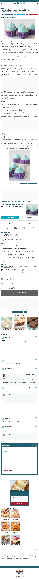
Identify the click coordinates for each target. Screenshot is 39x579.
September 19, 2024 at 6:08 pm (29, 336)
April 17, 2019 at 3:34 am (30, 359)
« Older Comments (4, 441)
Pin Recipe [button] (29, 217)
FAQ (15, 567)
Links (24, 567)
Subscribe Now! (20, 0)
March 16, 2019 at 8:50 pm (30, 387)
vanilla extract (10, 238)
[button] (1, 209)
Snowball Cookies (6, 329)
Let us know (18, 293)
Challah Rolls (6, 532)
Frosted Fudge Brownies (32, 329)
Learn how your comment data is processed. (26, 477)
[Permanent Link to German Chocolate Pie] (19, 328)
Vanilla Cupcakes (23, 183)
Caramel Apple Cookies (15, 532)
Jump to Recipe (5, 17)
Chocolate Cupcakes (32, 183)
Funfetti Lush (15, 519)
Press (29, 567)
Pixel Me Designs (21, 576)
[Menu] (1, 3)
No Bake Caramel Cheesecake (6, 520)
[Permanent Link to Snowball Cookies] (6, 328)
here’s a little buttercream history (8, 145)
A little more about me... (6, 559)
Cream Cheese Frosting (32, 49)
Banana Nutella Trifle (5, 544)
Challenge (9, 59)
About (6, 567)
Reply (36, 387)
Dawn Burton (8, 368)
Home (2, 567)
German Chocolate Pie (19, 329)
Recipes (11, 567)
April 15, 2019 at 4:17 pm (30, 374)
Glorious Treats (19, 3)
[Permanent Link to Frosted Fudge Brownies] (32, 328)
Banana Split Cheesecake (15, 544)
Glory (7, 394)
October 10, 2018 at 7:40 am (30, 417)
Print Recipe (13, 17)
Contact (20, 567)
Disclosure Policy (22, 11)
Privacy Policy (35, 567)
